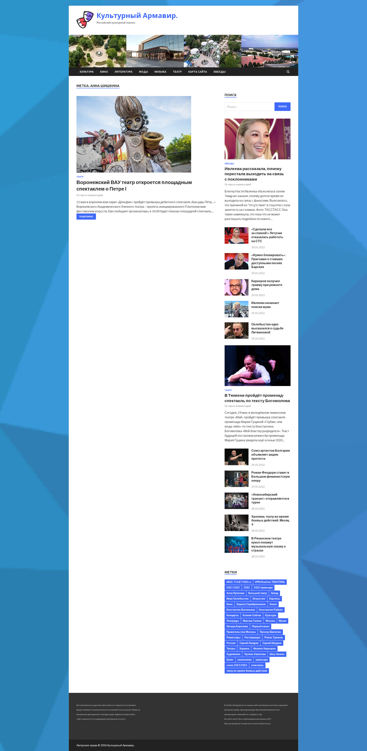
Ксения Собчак (252, 615)
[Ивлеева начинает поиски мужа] (236, 316)
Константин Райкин (271, 609)
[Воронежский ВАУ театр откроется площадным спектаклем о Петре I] (146, 136)
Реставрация (252, 637)
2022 (247, 587)
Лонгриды (233, 620)
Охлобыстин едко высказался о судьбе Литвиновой (267, 328)
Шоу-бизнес (277, 654)
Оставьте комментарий (89, 195)
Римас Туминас (273, 637)
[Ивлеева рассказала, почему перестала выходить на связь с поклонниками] (258, 160)
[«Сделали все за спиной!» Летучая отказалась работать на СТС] (236, 242)
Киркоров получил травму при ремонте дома (266, 285)
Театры (231, 648)
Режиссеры (233, 637)
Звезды (220, 71)
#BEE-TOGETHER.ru (239, 581)
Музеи (282, 620)
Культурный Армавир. (137, 15)
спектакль (257, 665)
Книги (273, 604)
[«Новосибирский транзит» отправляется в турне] (236, 508)
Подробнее (86, 216)
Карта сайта (197, 71)
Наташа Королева (237, 626)
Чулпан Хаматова (255, 654)
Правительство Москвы (241, 631)
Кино (104, 71)
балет (230, 659)
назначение (244, 659)
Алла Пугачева (235, 593)
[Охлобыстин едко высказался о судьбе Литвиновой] (236, 337)
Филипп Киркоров (264, 648)
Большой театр (257, 593)
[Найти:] (258, 106)
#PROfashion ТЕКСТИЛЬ (270, 581)
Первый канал (260, 626)
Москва (270, 620)
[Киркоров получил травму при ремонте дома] (236, 294)
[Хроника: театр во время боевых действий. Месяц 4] (236, 530)
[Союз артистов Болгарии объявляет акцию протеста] (236, 464)
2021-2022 (233, 587)
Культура (87, 71)
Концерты (233, 615)
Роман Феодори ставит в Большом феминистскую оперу (270, 476)
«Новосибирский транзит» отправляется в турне (270, 498)
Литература (123, 71)
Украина (244, 648)
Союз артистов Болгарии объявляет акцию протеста (270, 454)
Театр (177, 71)
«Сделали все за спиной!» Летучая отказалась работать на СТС (267, 235)
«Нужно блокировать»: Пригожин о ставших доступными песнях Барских (268, 261)
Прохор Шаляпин (270, 631)
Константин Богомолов (241, 609)
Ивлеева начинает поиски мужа (265, 305)
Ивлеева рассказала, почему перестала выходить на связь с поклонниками (254, 173)
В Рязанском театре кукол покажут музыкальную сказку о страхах (268, 544)
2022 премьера (263, 587)
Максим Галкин (252, 620)
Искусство (259, 598)
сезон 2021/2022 (237, 665)
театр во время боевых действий (247, 670)
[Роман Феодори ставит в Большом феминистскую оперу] (236, 486)
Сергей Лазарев (249, 642)
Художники (233, 654)
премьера (262, 659)
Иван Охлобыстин (238, 598)
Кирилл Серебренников (251, 604)
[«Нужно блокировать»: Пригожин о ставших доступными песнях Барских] (236, 268)
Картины (274, 598)
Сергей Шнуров (271, 642)
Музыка (160, 71)
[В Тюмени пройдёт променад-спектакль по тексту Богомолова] (258, 387)
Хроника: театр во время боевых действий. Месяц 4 (270, 520)
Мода (143, 71)
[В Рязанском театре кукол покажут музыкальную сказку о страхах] (236, 551)
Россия (231, 642)
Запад (274, 593)
